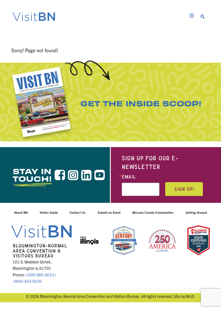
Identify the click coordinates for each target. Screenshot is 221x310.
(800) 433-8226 (28, 281)
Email (129, 177)
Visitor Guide (49, 212)
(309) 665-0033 (40, 274)
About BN (21, 212)
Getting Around (196, 212)
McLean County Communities (153, 212)
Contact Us (77, 212)
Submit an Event (109, 212)
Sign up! (184, 189)
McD (190, 296)
